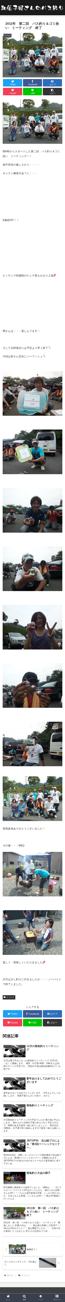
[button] (58, 675)
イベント (10, 997)
